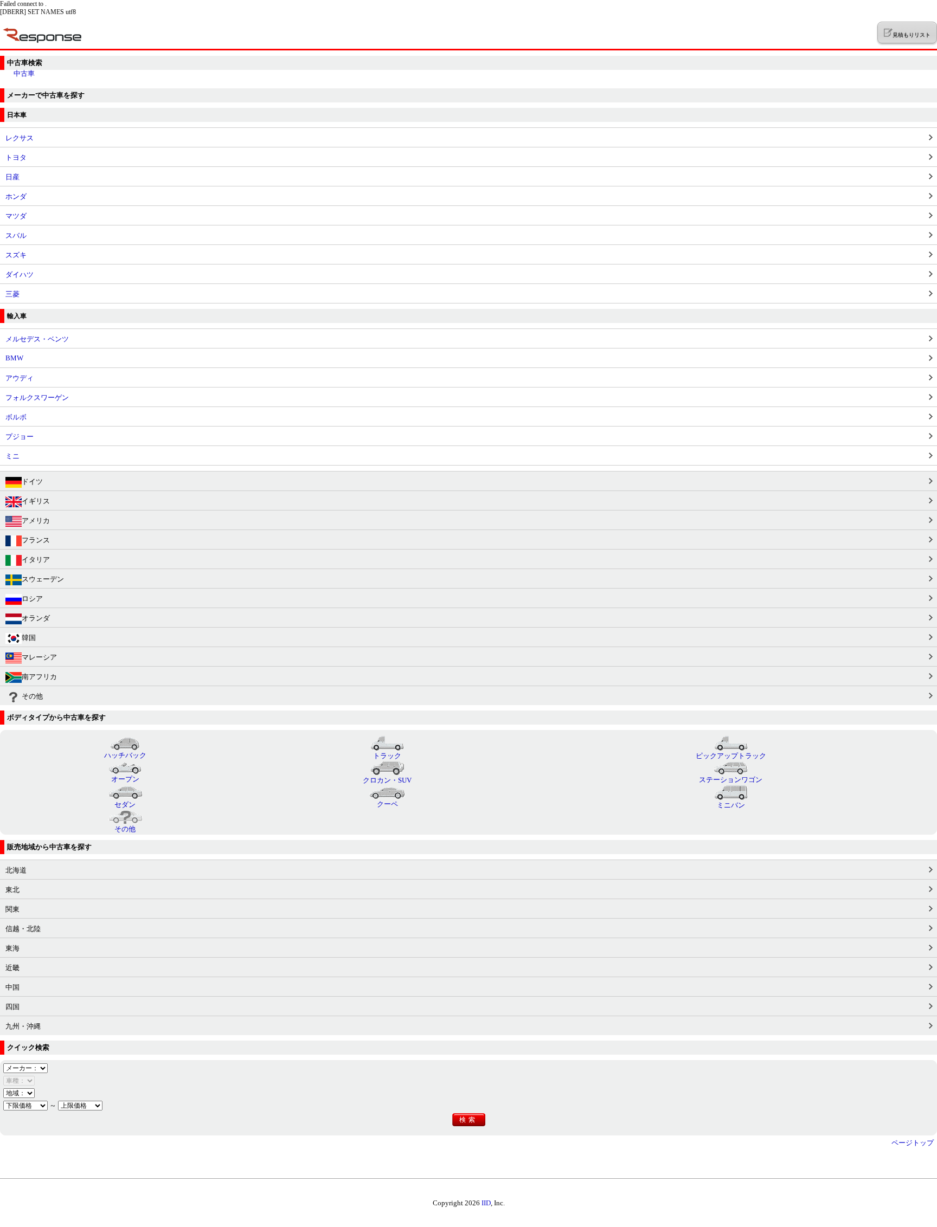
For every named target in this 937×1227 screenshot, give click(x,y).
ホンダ (16, 196)
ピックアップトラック (731, 756)
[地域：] (19, 1093)
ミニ (12, 456)
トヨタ (16, 157)
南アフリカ (39, 677)
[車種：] (19, 1080)
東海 (12, 948)
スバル (16, 235)
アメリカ (36, 520)
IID (486, 1203)
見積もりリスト (911, 35)
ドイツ (32, 481)
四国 (12, 1007)
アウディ (19, 378)
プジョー (19, 436)
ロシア (32, 599)
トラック (387, 756)
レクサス (19, 138)
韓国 (29, 638)
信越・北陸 (23, 929)
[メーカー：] (25, 1068)
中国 (12, 987)
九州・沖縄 (23, 1026)
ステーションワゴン (730, 780)
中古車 (24, 73)
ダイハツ (19, 274)
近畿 (12, 968)
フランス (36, 540)
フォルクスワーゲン (37, 397)
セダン (125, 804)
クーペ (387, 804)
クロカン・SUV (387, 780)
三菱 (12, 294)
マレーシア (39, 657)
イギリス (36, 501)
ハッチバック (125, 755)
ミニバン (731, 805)
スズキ (16, 255)
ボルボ (16, 417)
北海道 (16, 870)
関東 (12, 909)
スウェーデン (43, 579)
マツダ (16, 216)
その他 (32, 696)
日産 (12, 177)
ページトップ (912, 1143)
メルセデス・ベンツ (37, 339)
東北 (12, 890)
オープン (125, 779)
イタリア (36, 560)
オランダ (36, 618)
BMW (14, 358)
